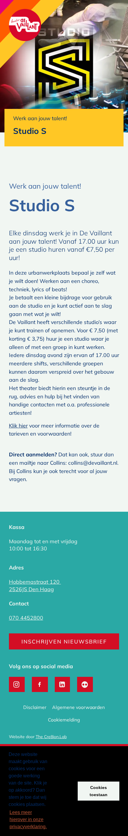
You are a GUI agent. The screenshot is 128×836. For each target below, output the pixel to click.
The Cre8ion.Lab (51, 736)
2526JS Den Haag (31, 589)
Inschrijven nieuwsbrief (64, 641)
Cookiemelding (64, 720)
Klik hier (18, 425)
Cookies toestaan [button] (98, 791)
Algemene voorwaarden (78, 707)
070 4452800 (26, 617)
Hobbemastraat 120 (35, 581)
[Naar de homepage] (25, 26)
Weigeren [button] (61, 791)
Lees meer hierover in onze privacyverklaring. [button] (28, 819)
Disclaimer (34, 707)
